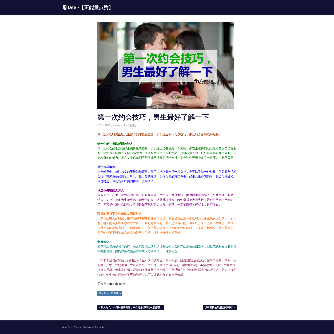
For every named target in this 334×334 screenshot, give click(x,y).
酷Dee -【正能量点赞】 (88, 7)
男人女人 (103, 293)
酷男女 (133, 125)
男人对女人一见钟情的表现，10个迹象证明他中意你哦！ (131, 308)
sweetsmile (120, 125)
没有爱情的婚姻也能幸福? (219, 308)
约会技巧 (116, 293)
